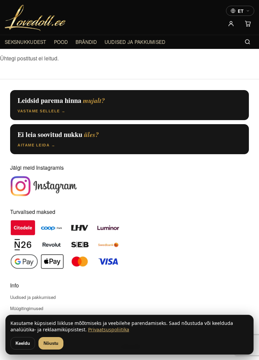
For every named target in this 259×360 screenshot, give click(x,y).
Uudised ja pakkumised (135, 41)
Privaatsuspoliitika (108, 329)
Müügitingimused (26, 308)
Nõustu (51, 343)
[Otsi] (247, 42)
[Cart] (247, 23)
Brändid (86, 41)
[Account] (231, 23)
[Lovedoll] (35, 18)
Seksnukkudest (26, 41)
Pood (61, 41)
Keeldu (23, 343)
